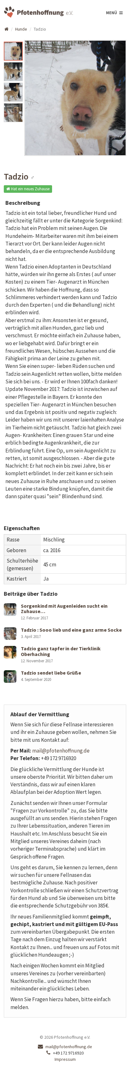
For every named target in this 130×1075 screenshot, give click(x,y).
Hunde (21, 29)
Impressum (65, 1059)
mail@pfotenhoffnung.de (61, 750)
